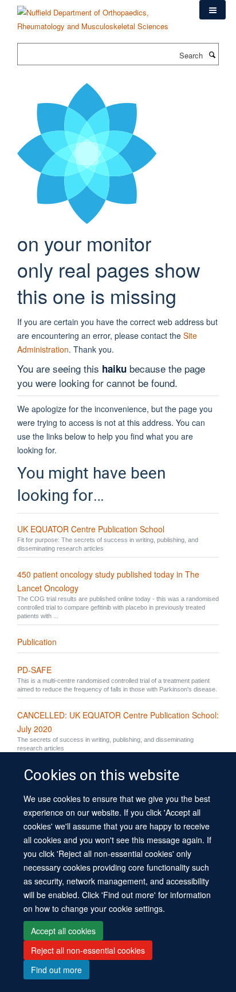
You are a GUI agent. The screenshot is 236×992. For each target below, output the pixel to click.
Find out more (56, 969)
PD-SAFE (34, 669)
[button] (212, 9)
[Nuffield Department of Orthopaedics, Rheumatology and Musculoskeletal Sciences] (99, 15)
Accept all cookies (63, 930)
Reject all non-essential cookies (88, 950)
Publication (37, 641)
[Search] (212, 54)
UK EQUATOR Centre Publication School (90, 529)
